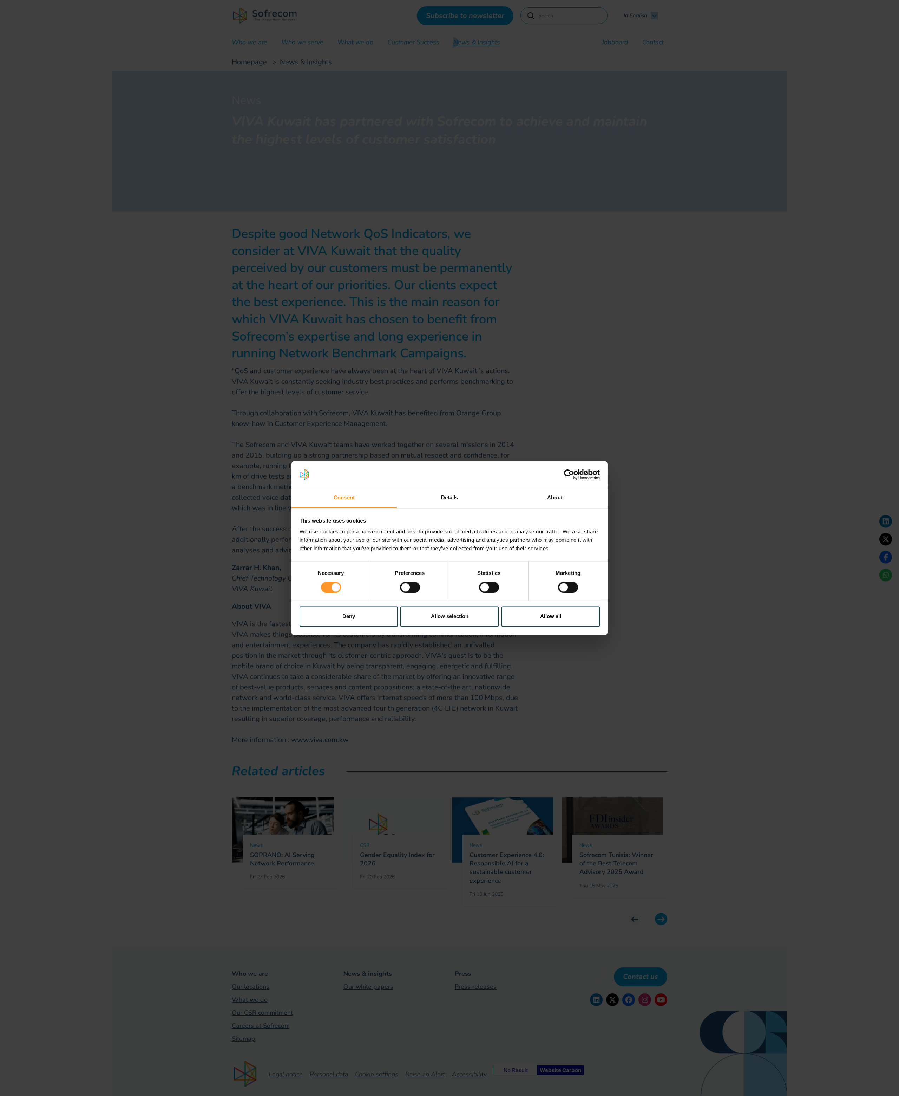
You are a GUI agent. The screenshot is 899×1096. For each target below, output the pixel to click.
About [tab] (555, 498)
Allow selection (449, 617)
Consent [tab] (344, 498)
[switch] (410, 587)
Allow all (550, 617)
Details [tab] (449, 498)
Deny (348, 617)
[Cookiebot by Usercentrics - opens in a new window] (569, 474)
